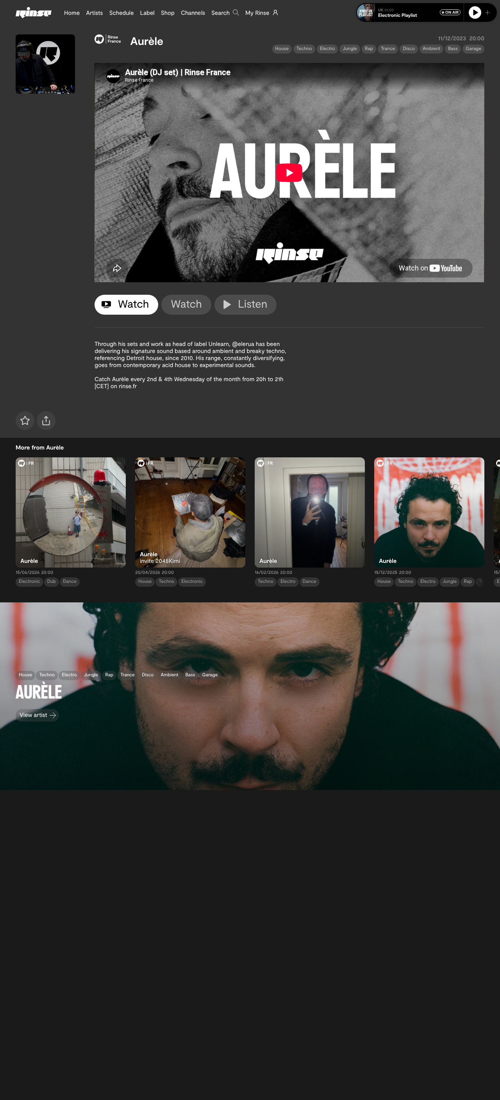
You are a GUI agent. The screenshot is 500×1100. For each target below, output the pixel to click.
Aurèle (146, 40)
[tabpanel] (289, 172)
